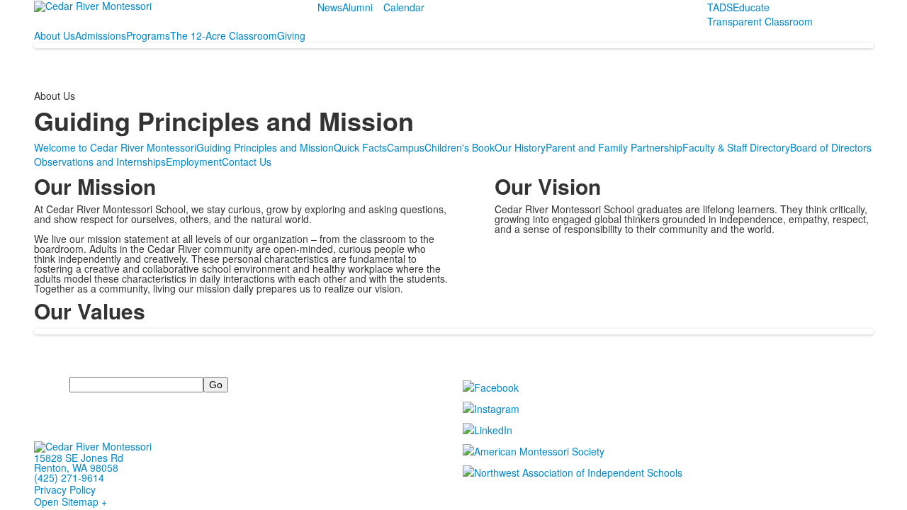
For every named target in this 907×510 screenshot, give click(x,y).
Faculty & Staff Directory (736, 147)
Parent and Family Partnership (614, 147)
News (329, 7)
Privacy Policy (65, 489)
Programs (148, 35)
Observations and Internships (100, 161)
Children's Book (459, 147)
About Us (54, 35)
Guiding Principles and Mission (265, 147)
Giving (291, 35)
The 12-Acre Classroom (223, 35)
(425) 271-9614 (69, 477)
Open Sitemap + (70, 501)
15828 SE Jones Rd (78, 457)
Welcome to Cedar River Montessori (115, 147)
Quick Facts (360, 147)
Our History (520, 147)
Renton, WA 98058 (76, 467)
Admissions (100, 35)
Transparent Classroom (760, 21)
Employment (194, 161)
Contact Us (246, 161)
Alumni (357, 7)
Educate (751, 7)
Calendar (403, 7)
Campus (405, 147)
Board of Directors (831, 147)
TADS (720, 7)
